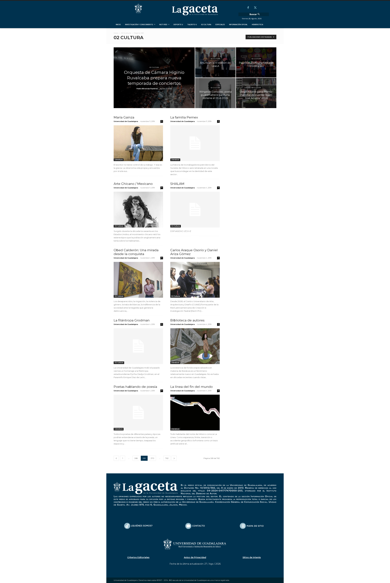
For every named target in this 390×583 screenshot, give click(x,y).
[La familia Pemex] (195, 143)
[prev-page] (116, 458)
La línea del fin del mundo (191, 387)
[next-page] (174, 458)
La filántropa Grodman (132, 320)
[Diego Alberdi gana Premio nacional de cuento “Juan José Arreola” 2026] (256, 93)
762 (166, 458)
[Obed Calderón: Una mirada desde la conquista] (138, 280)
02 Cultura (126, 33)
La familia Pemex (184, 117)
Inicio (116, 33)
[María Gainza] (138, 143)
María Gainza (124, 117)
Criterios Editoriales (138, 557)
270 (152, 458)
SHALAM (177, 184)
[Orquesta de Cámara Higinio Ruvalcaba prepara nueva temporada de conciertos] (154, 82)
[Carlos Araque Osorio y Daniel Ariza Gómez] (195, 280)
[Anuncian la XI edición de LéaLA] (215, 62)
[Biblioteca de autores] (195, 346)
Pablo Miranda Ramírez (147, 88)
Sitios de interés (252, 557)
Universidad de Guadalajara (126, 121)
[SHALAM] (195, 209)
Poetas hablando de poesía (135, 387)
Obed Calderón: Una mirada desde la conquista (136, 252)
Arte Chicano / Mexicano (133, 184)
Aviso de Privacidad (195, 557)
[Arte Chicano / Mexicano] (138, 209)
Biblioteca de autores (187, 320)
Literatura (119, 160)
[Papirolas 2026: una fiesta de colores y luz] (256, 62)
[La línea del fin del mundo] (195, 412)
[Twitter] (255, 8)
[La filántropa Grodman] (138, 346)
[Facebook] (248, 8)
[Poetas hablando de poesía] (138, 412)
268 (136, 458)
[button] (255, 14)
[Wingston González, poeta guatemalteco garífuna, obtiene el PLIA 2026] (215, 93)
